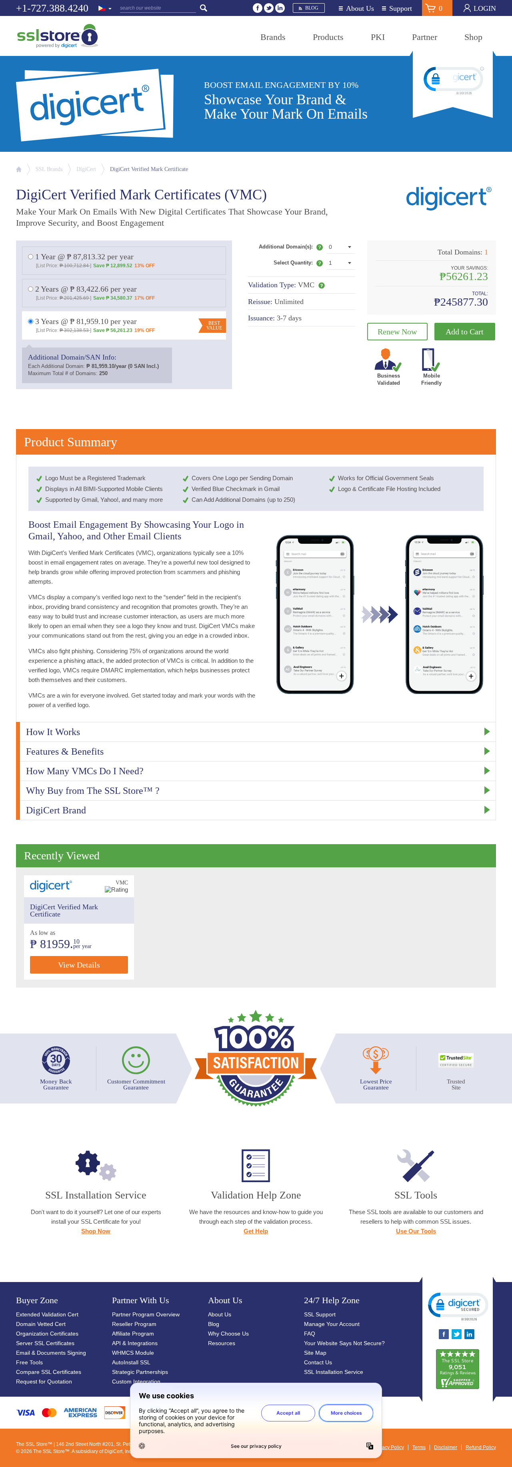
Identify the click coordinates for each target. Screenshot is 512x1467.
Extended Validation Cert (47, 1314)
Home (19, 169)
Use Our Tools (416, 1231)
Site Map (315, 1353)
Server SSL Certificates (45, 1343)
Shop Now (95, 1231)
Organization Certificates (47, 1333)
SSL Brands (49, 169)
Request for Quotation (44, 1381)
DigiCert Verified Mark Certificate (149, 169)
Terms (419, 1447)
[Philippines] (105, 8)
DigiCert (86, 169)
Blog (311, 8)
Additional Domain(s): (291, 248)
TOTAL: (480, 293)
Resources (221, 1343)
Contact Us (318, 1362)
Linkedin (280, 8)
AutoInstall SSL (131, 1362)
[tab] (256, 731)
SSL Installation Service (333, 1372)
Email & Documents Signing (51, 1353)
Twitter (269, 8)
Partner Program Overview (146, 1314)
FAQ (309, 1333)
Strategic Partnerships (140, 1372)
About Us (360, 8)
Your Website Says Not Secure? (344, 1343)
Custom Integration (136, 1381)
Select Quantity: (298, 264)
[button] (458, 1306)
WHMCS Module (133, 1353)
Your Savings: (469, 268)
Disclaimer (445, 1447)
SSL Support (320, 1314)
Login (485, 8)
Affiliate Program (133, 1333)
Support (400, 8)
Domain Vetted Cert (41, 1324)
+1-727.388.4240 (52, 8)
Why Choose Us (228, 1333)
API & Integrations (135, 1343)
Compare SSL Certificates (48, 1372)
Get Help (256, 1231)
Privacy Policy (389, 1447)
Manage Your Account (332, 1324)
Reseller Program (134, 1324)
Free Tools (29, 1362)
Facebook (257, 8)
